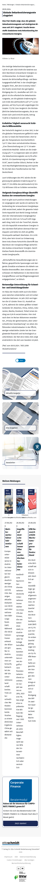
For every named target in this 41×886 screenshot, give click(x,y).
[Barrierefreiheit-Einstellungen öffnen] (37, 447)
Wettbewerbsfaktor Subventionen (9, 631)
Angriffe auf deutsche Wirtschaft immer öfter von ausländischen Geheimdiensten (20, 631)
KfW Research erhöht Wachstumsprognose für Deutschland (32, 631)
